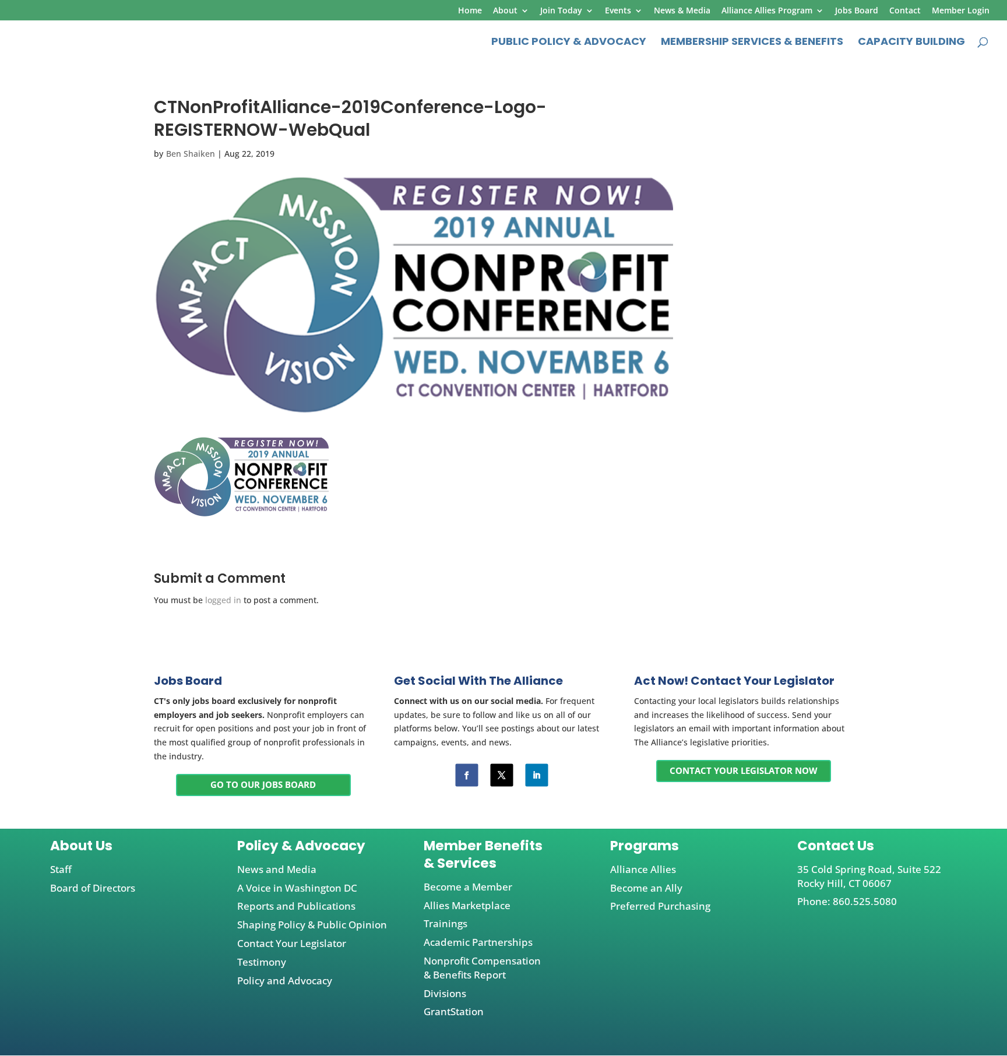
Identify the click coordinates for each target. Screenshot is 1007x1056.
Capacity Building (911, 42)
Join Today (561, 11)
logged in (223, 600)
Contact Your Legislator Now (744, 770)
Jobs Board (856, 11)
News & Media (682, 11)
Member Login (961, 11)
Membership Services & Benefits (752, 42)
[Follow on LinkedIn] (536, 774)
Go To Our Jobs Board (263, 784)
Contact (905, 11)
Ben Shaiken (190, 153)
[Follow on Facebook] (466, 774)
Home (470, 11)
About (505, 11)
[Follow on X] (501, 774)
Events (618, 11)
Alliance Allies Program (766, 11)
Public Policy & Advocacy (568, 42)
